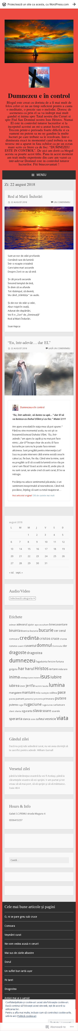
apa (37, 625)
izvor (22, 686)
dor (65, 645)
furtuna (60, 661)
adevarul (21, 624)
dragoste (17, 652)
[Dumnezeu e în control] (39, 62)
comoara (14, 639)
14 (20, 549)
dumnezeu (22, 660)
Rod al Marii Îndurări (25, 196)
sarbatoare (59, 705)
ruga (20, 705)
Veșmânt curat (13, 934)
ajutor (31, 624)
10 (46, 541)
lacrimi (38, 686)
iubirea (14, 686)
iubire (56, 676)
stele (33, 719)
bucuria (34, 630)
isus (45, 676)
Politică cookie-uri (26, 1016)
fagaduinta (41, 661)
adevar (12, 625)
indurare (62, 669)
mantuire (28, 692)
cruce (55, 639)
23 (37, 556)
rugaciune (33, 704)
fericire (51, 661)
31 (46, 563)
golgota (13, 669)
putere (60, 698)
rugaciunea (47, 705)
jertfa (30, 686)
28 (20, 563)
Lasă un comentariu (59, 348)
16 (37, 549)
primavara (48, 698)
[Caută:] (39, 860)
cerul (62, 631)
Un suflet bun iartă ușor (18, 970)
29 (29, 563)
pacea (12, 699)
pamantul (29, 699)
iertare (53, 669)
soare (46, 711)
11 (54, 541)
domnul (44, 645)
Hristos (41, 668)
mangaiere (15, 692)
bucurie (46, 630)
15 (29, 549)
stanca (26, 719)
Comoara (10, 925)
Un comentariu (62, 202)
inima (14, 676)
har (21, 668)
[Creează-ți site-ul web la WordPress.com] (39, 4)
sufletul (40, 719)
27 (12, 563)
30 (37, 563)
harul (29, 669)
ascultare (43, 625)
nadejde (45, 693)
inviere (36, 678)
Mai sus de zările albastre (19, 952)
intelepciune (26, 677)
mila (38, 693)
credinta (29, 638)
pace (62, 692)
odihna (53, 692)
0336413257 (15, 820)
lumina (57, 685)
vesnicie (50, 719)
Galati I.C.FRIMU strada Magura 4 (27, 813)
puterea (13, 704)
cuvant (20, 646)
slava (37, 710)
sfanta (18, 711)
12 (63, 541)
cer (56, 631)
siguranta (27, 711)
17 (46, 549)
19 (63, 549)
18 (54, 549)
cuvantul (30, 646)
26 (63, 556)
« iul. (11, 572)
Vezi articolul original (22, 495)
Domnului (57, 646)
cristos (44, 639)
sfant (11, 711)
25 (54, 556)
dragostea (34, 653)
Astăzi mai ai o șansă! (17, 998)
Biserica (25, 630)
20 (12, 556)
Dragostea (10, 988)
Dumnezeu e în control (39, 95)
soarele (56, 711)
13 (12, 549)
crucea (63, 639)
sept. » (19, 572)
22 (29, 556)
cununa (13, 646)
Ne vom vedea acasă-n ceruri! (22, 943)
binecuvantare (58, 624)
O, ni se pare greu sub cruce (21, 916)
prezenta (38, 699)
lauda (45, 686)
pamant (20, 698)
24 (46, 556)
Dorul (8, 961)
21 (20, 556)
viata (62, 718)
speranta (15, 719)
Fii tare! (9, 979)
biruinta (14, 631)
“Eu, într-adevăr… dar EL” (29, 342)
